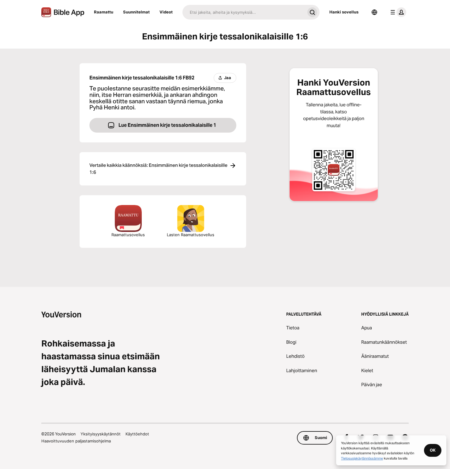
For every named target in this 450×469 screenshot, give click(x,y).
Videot (166, 11)
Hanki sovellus (343, 11)
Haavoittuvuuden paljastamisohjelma (76, 440)
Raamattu (103, 11)
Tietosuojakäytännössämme (362, 458)
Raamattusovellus (128, 234)
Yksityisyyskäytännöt (101, 433)
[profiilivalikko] (397, 12)
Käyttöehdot (137, 433)
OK (433, 450)
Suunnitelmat (136, 11)
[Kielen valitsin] (374, 12)
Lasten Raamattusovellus (190, 234)
